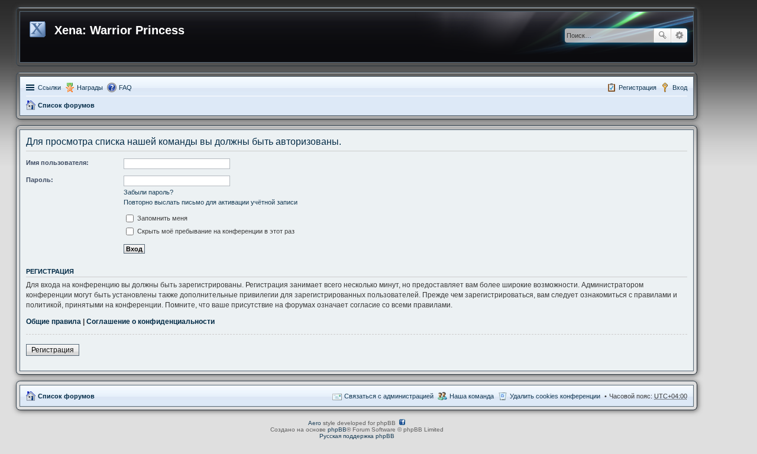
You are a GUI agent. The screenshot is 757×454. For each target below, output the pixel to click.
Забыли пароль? (148, 192)
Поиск (662, 35)
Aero (314, 423)
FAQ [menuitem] (125, 87)
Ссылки (49, 87)
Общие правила (53, 321)
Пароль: (39, 179)
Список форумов (66, 105)
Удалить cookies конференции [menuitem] (555, 396)
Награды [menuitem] (90, 87)
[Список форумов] (38, 27)
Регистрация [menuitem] (637, 87)
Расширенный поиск (679, 35)
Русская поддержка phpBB (356, 436)
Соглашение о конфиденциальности (150, 321)
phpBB (337, 429)
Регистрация (52, 350)
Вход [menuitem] (679, 87)
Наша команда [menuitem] (471, 396)
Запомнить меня (161, 218)
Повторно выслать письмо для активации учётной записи (210, 202)
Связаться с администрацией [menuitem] (389, 396)
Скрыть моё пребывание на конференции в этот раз (215, 231)
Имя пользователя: (57, 162)
